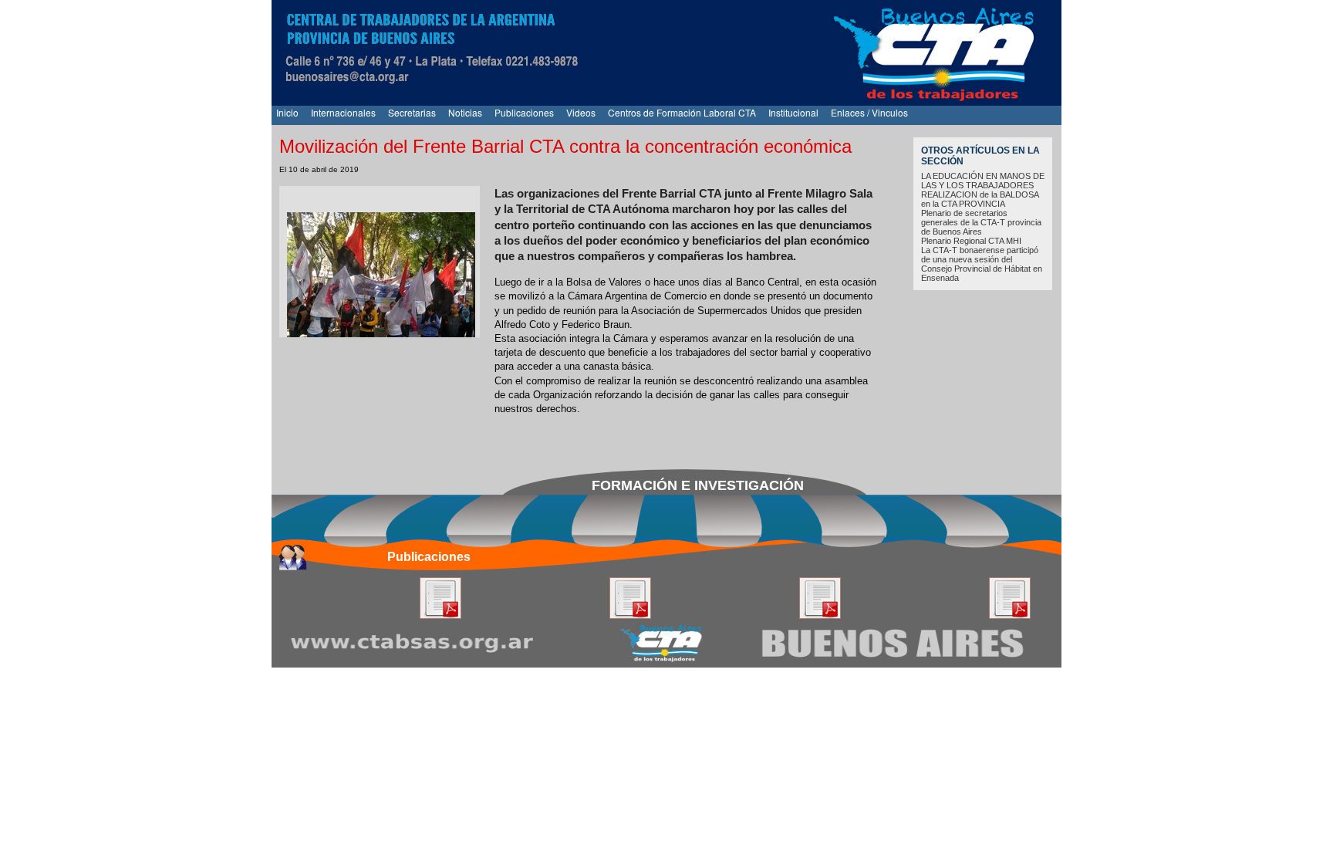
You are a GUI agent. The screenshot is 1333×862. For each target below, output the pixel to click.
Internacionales (343, 112)
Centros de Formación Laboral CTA (682, 112)
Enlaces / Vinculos (869, 112)
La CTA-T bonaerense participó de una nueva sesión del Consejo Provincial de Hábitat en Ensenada (981, 263)
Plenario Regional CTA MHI (971, 240)
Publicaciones (524, 112)
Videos (581, 112)
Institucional (793, 112)
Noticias (465, 112)
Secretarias (412, 112)
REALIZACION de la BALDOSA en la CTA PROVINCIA (979, 199)
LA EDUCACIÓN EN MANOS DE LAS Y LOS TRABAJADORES (982, 180)
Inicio (287, 112)
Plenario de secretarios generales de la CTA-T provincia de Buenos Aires (981, 222)
